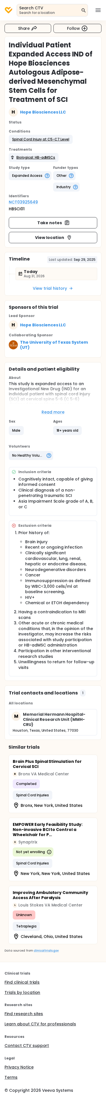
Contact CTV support (27, 1045)
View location (49, 237)
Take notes (49, 223)
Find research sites (24, 1014)
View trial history (50, 288)
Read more (53, 412)
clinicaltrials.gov (46, 950)
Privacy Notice (19, 1067)
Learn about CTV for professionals (40, 1024)
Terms (11, 1077)
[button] (41, 139)
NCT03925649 (23, 202)
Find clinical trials (22, 982)
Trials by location (22, 992)
